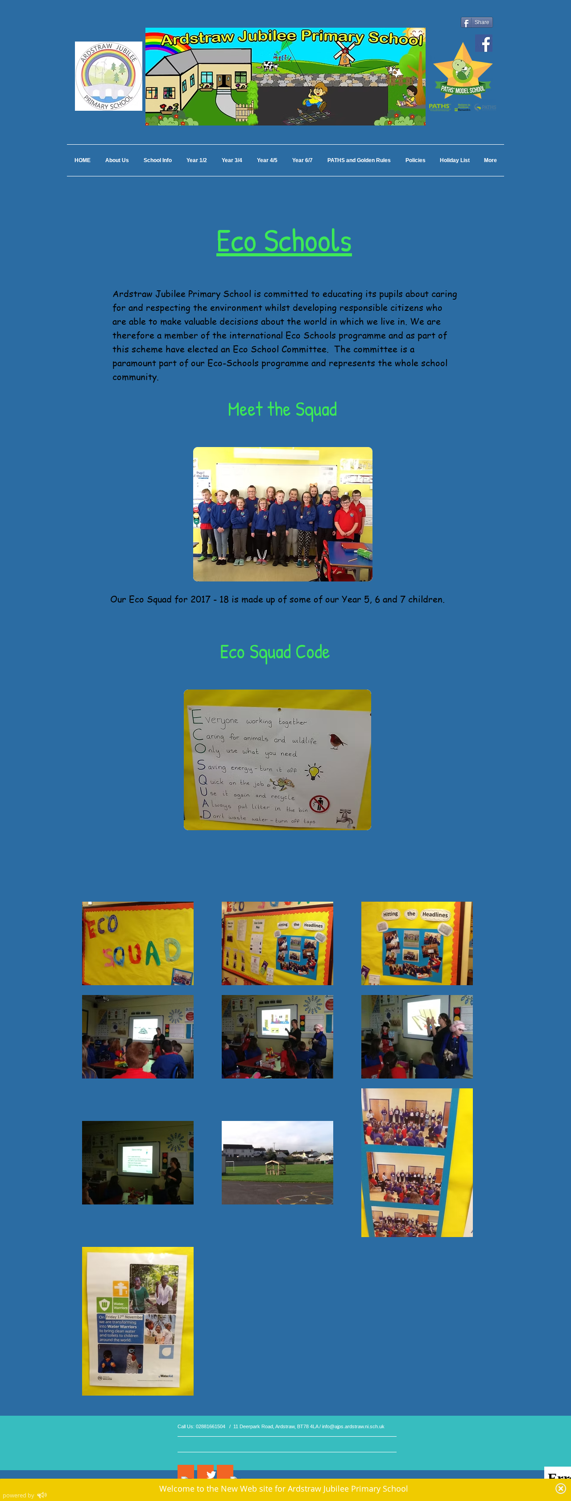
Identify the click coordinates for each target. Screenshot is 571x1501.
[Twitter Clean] (211, 1474)
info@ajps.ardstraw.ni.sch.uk (353, 1426)
